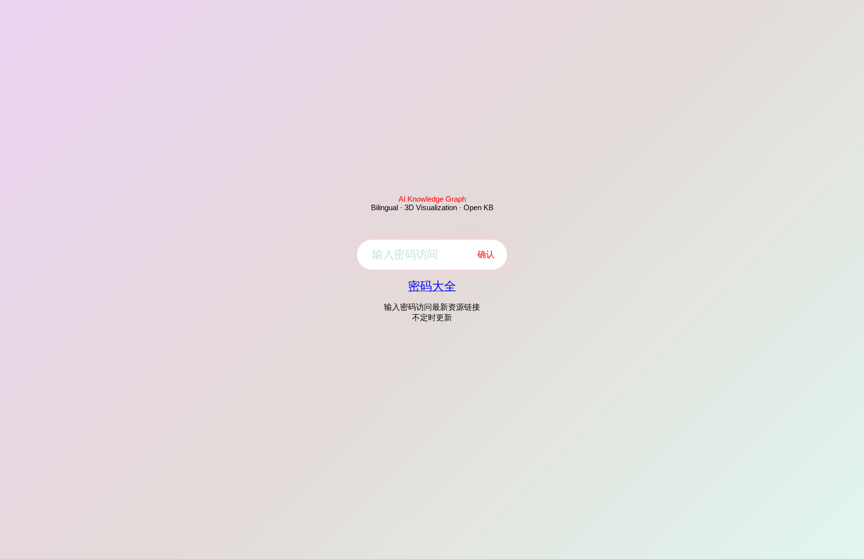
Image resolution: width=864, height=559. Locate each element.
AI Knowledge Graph (432, 199)
